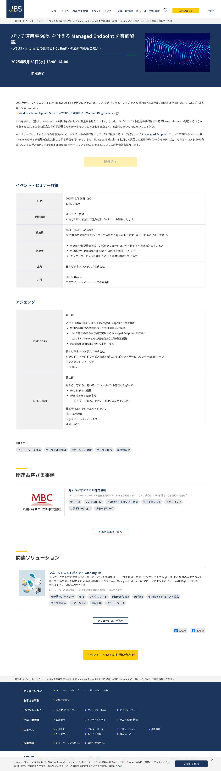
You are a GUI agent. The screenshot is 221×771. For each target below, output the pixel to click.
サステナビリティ (97, 719)
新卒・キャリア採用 (66, 743)
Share (182, 631)
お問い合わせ (186, 10)
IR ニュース (125, 734)
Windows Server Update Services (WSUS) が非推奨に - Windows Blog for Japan (67, 113)
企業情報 (60, 719)
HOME (18, 21)
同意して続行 (191, 764)
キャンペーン (62, 734)
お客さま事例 (63, 700)
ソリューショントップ (67, 690)
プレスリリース (95, 729)
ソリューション (127, 729)
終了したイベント (129, 710)
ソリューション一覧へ (110, 620)
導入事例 (155, 729)
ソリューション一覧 (98, 690)
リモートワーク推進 (29, 450)
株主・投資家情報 (129, 719)
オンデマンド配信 (97, 710)
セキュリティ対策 (81, 450)
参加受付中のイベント (67, 710)
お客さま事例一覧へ (110, 532)
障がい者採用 (94, 743)
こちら (118, 766)
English (211, 10)
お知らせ (60, 729)
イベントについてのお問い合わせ (110, 654)
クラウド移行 (104, 450)
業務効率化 (123, 450)
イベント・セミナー (35, 21)
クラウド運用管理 (56, 450)
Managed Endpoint (156, 134)
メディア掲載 (94, 734)
